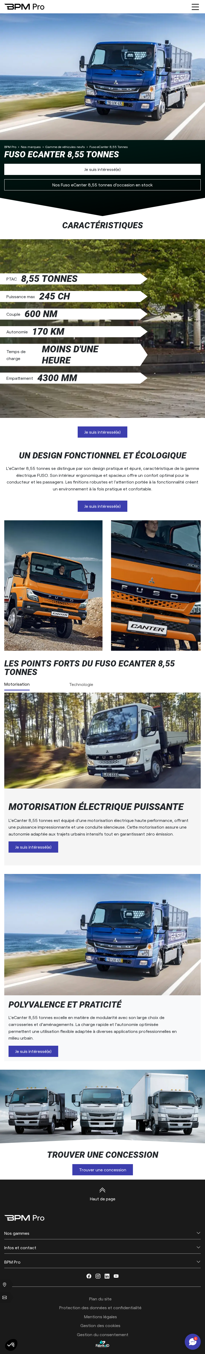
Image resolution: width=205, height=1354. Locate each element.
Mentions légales (100, 1316)
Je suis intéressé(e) (102, 169)
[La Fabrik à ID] (102, 1344)
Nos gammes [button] (16, 1233)
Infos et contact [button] (20, 1247)
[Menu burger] (195, 6)
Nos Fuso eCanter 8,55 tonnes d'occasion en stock (102, 184)
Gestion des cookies (100, 1325)
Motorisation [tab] (17, 683)
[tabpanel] (102, 779)
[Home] (24, 6)
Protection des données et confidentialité (100, 1307)
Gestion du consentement (102, 1334)
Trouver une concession (102, 1169)
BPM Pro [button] (12, 1261)
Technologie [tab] (81, 684)
